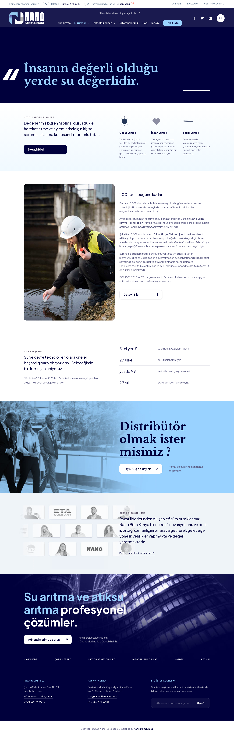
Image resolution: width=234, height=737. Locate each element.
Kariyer (176, 4)
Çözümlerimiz (63, 659)
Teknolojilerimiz (102, 23)
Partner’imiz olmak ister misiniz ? (137, 552)
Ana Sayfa (64, 23)
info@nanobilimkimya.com (38, 696)
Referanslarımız (128, 23)
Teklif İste (172, 23)
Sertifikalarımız (214, 4)
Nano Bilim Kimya (143, 728)
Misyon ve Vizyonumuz (102, 659)
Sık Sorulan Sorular (144, 659)
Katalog (192, 4)
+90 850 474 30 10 (70, 3)
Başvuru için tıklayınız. (138, 469)
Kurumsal (80, 23)
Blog (145, 23)
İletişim (155, 23)
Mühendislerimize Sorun (44, 639)
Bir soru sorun (124, 3)
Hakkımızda (30, 659)
